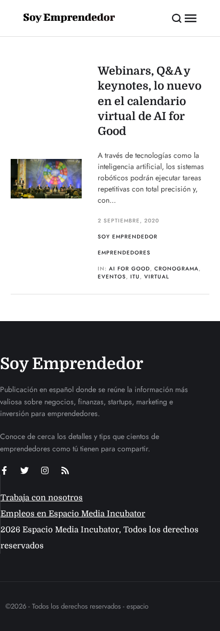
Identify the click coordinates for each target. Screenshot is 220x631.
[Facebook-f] (4, 470)
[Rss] (65, 470)
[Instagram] (45, 470)
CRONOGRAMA (176, 269)
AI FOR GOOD (129, 269)
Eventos (112, 277)
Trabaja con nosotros (42, 497)
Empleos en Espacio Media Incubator (73, 513)
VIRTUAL (156, 277)
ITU (135, 277)
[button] (177, 18)
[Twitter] (24, 470)
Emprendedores (124, 253)
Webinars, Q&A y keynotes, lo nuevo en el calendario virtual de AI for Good (149, 101)
